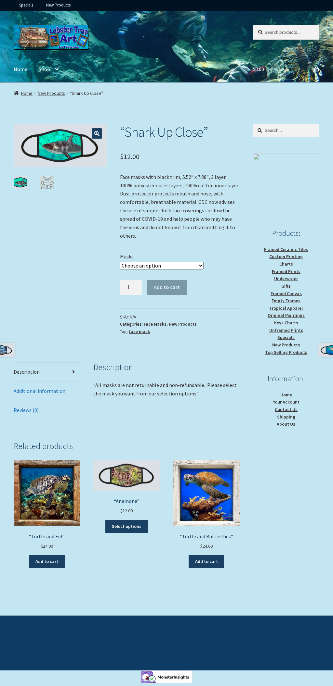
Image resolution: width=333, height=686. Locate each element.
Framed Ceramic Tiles (286, 249)
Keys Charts (286, 323)
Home (20, 69)
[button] (97, 133)
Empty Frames (286, 301)
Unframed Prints (286, 330)
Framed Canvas (286, 293)
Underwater (286, 278)
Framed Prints (286, 271)
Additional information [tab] (39, 391)
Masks (127, 256)
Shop (44, 69)
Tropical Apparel (286, 308)
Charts (286, 264)
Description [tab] (27, 371)
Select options (126, 526)
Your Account (286, 402)
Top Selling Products (286, 352)
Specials (26, 5)
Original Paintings (286, 315)
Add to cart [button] (46, 561)
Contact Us (286, 409)
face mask (139, 331)
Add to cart (167, 287)
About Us (286, 424)
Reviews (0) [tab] (26, 410)
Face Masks (155, 324)
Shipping (286, 417)
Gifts (286, 286)
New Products (58, 5)
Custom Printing (286, 256)
